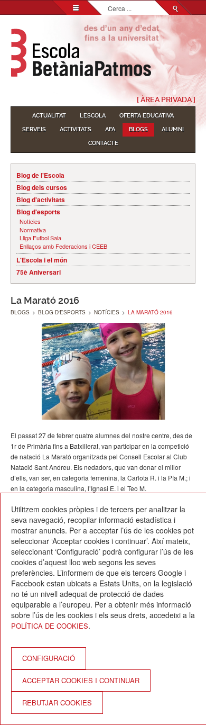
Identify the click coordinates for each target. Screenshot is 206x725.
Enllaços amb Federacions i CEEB (63, 246)
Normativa (33, 230)
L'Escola (93, 115)
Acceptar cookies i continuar (80, 680)
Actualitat (49, 115)
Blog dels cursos (41, 187)
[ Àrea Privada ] (166, 99)
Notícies (30, 221)
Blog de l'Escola (40, 175)
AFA (110, 129)
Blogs (138, 129)
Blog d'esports (38, 211)
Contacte (103, 143)
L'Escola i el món (41, 260)
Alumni (173, 129)
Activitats (75, 129)
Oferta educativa (146, 115)
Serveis (34, 129)
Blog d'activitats (40, 199)
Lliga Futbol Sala (40, 238)
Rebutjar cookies (57, 702)
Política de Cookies (49, 626)
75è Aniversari (38, 272)
